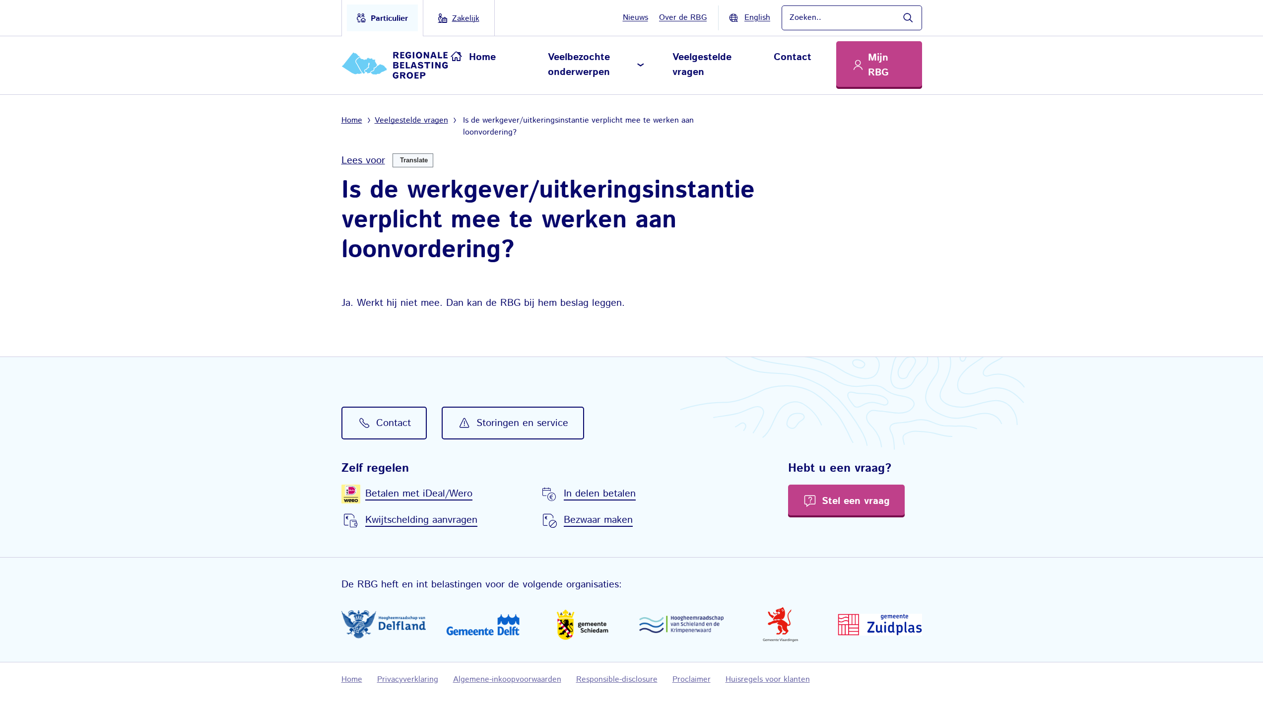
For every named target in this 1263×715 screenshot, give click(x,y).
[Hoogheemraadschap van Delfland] (383, 624)
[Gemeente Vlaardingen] (780, 624)
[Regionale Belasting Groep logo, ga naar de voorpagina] (396, 65)
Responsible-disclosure (617, 679)
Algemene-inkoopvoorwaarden (507, 679)
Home (482, 57)
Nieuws (635, 17)
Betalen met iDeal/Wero (418, 494)
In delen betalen (600, 494)
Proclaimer (691, 679)
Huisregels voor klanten (768, 679)
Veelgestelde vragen (701, 64)
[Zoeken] (907, 17)
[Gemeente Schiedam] (582, 624)
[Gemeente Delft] (483, 625)
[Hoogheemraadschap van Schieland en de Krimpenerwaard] (681, 624)
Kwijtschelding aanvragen (421, 520)
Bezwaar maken (598, 520)
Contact (792, 57)
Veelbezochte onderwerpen (579, 64)
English (757, 17)
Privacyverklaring (407, 679)
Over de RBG (683, 17)
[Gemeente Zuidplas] (880, 625)
